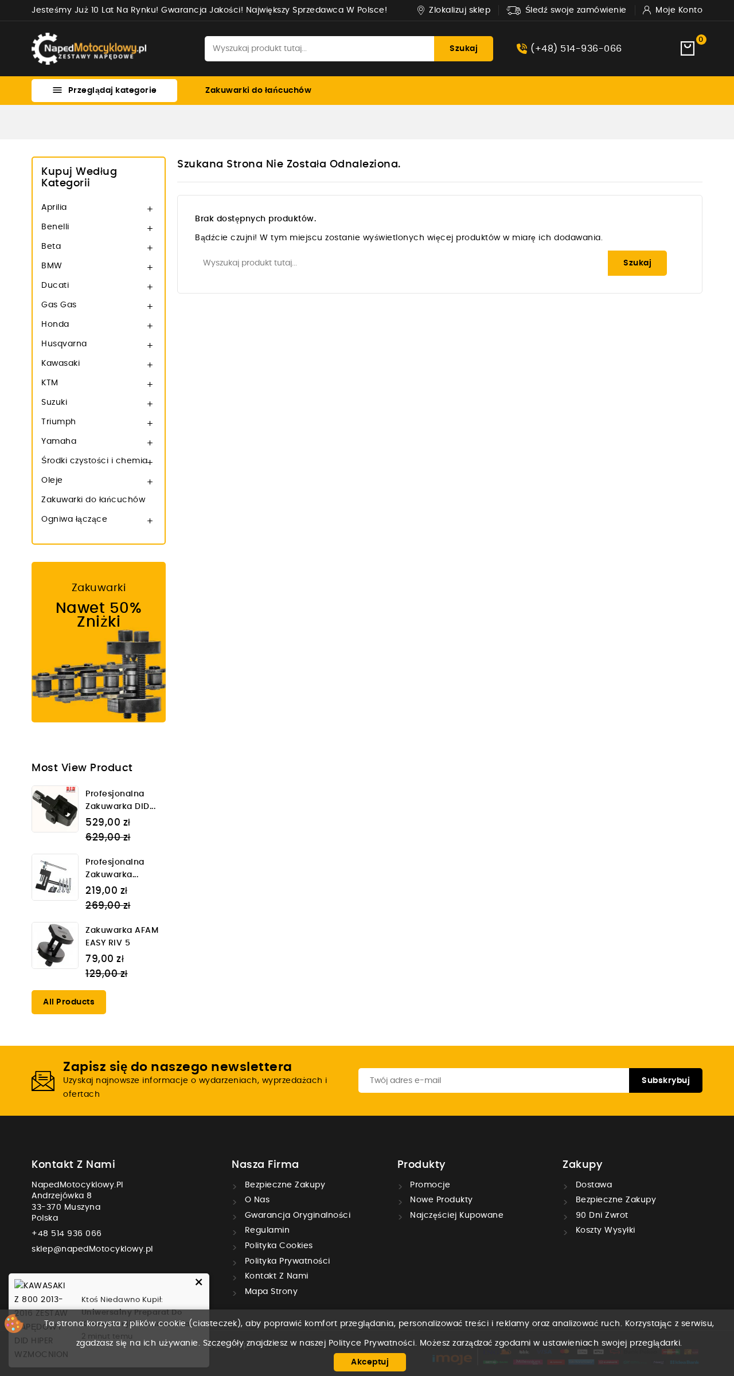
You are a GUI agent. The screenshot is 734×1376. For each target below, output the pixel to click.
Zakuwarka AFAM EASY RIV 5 (121, 937)
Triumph (58, 422)
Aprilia (54, 208)
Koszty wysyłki (604, 1230)
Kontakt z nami (73, 1165)
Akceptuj (370, 1362)
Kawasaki (60, 363)
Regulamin (266, 1230)
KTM (49, 383)
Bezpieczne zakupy (283, 1185)
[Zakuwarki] (99, 642)
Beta (51, 247)
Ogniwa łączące (74, 519)
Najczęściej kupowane (456, 1215)
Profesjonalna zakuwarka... (115, 868)
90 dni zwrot (600, 1215)
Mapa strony (270, 1292)
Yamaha (58, 441)
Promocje (429, 1185)
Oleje (52, 480)
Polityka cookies (277, 1246)
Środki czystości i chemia (94, 461)
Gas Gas (59, 305)
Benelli (55, 227)
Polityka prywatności (286, 1261)
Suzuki (54, 402)
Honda (55, 324)
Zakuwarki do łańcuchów (258, 91)
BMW (52, 266)
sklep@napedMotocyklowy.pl (92, 1249)
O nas (256, 1200)
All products (69, 1002)
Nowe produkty (440, 1200)
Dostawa (592, 1185)
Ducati (55, 286)
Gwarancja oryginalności (296, 1215)
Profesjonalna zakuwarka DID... (120, 800)
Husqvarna (64, 344)
